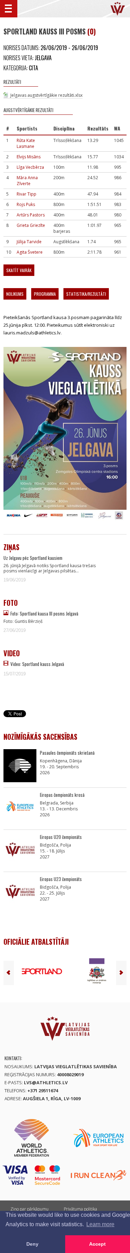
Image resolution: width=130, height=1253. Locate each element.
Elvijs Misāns (29, 157)
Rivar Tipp (26, 194)
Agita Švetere (30, 252)
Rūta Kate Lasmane (26, 143)
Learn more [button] (100, 1224)
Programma (45, 294)
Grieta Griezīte (31, 225)
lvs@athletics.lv (46, 1082)
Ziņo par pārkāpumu (29, 1209)
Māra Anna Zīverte (27, 181)
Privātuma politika (80, 1209)
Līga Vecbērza (30, 167)
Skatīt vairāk (19, 270)
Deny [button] (32, 1244)
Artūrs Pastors (31, 215)
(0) (91, 31)
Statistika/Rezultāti (86, 294)
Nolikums (15, 294)
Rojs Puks (26, 204)
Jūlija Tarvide (29, 242)
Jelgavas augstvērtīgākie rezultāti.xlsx (46, 95)
